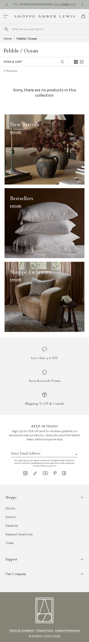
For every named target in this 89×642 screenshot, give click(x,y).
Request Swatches (19, 534)
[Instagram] (25, 473)
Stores (10, 508)
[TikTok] (35, 473)
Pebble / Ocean (27, 38)
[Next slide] (82, 4)
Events (10, 517)
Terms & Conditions (21, 630)
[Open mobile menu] (5, 16)
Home (8, 38)
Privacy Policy (44, 630)
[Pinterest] (55, 473)
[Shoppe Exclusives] (44, 297)
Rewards (11, 525)
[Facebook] (64, 473)
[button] (44, 497)
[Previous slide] (6, 4)
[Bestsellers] (44, 223)
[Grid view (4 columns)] (76, 62)
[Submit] (6, 29)
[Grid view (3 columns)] (82, 62)
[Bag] (83, 16)
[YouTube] (45, 473)
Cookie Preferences (67, 630)
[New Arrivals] (44, 149)
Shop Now (62, 4)
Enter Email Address (25, 448)
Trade (9, 543)
